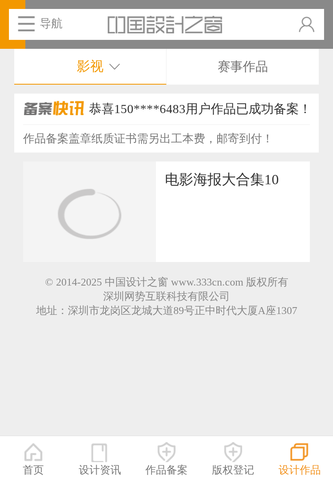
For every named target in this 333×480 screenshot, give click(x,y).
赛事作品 (243, 67)
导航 (51, 23)
